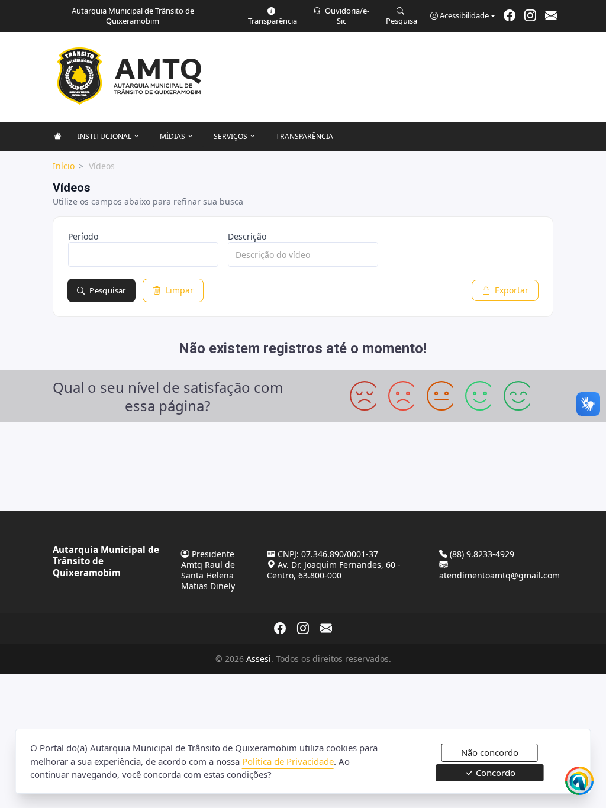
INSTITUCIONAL (104, 136)
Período (83, 236)
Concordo (494, 772)
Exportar (511, 290)
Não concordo (489, 752)
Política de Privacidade (288, 761)
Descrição (247, 236)
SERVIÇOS (230, 136)
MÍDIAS (172, 136)
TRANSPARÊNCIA (304, 136)
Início (64, 166)
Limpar (180, 290)
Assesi (258, 658)
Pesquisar (107, 290)
